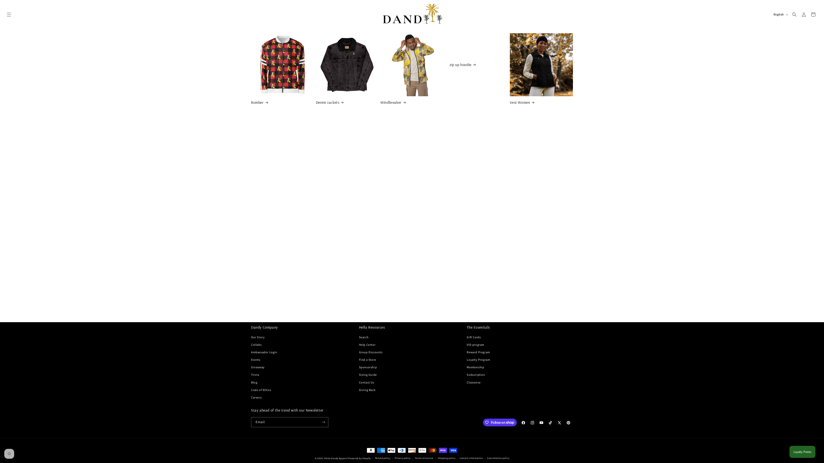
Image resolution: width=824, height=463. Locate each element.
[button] (9, 14)
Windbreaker (390, 102)
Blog (254, 382)
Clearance (473, 382)
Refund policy (383, 458)
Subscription (476, 375)
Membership (475, 367)
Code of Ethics (261, 390)
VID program (475, 345)
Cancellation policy (498, 458)
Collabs (256, 345)
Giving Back (367, 390)
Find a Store (367, 360)
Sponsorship (368, 367)
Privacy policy (402, 458)
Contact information (471, 458)
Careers (256, 397)
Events (256, 360)
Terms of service (424, 458)
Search (364, 337)
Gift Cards (474, 337)
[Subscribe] (323, 422)
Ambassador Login (264, 352)
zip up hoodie (460, 64)
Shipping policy (447, 458)
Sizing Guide (368, 375)
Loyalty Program (478, 360)
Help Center (367, 345)
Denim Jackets (327, 102)
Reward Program (478, 352)
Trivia (255, 375)
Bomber (257, 102)
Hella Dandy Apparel (336, 458)
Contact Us (366, 382)
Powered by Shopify (359, 458)
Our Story (258, 337)
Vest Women (520, 102)
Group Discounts (371, 352)
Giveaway (258, 367)
